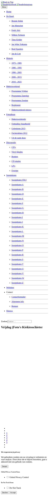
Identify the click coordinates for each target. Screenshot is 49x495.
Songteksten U (17, 269)
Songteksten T (17, 264)
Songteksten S (17, 259)
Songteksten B (17, 189)
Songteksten (11, 175)
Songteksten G (17, 208)
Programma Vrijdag (19, 91)
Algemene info (17, 301)
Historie (9, 58)
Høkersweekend (13, 86)
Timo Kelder (16, 40)
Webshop (10, 287)
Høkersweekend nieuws (21, 110)
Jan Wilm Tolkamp (19, 44)
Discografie (11, 142)
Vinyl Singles (17, 152)
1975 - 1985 (16, 63)
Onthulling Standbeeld (20, 124)
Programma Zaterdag (20, 96)
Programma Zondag (19, 100)
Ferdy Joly (15, 30)
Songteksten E (17, 199)
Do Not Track (15, 488)
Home (8, 12)
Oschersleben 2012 (19, 133)
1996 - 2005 (16, 72)
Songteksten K (17, 227)
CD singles (16, 161)
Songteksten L (17, 231)
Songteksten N (17, 241)
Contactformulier (18, 297)
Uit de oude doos (18, 138)
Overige (14, 171)
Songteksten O (17, 245)
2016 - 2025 (16, 82)
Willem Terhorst (18, 35)
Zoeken (4, 321)
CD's (13, 147)
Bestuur (14, 306)
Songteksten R (17, 255)
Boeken (14, 156)
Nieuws (9, 311)
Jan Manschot (17, 26)
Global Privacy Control (19, 477)
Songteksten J (17, 222)
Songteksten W (17, 278)
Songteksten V (17, 273)
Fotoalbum (10, 114)
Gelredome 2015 (18, 128)
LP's (13, 166)
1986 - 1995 (16, 68)
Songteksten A (17, 185)
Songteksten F (17, 203)
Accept (13, 493)
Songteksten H (17, 213)
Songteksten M (17, 236)
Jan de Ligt (16, 54)
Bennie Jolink (17, 21)
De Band (10, 16)
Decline (5, 493)
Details (4, 466)
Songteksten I (17, 217)
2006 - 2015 (16, 77)
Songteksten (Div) (19, 180)
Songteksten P (17, 250)
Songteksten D (17, 194)
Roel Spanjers (17, 49)
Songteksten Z (17, 283)
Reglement (15, 105)
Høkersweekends (18, 119)
